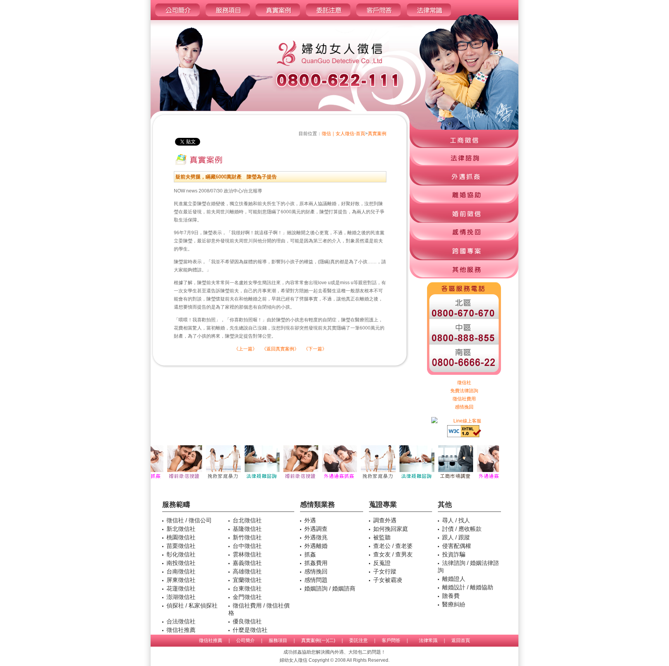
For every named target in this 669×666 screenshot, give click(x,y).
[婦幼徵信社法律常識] (429, 18)
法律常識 (428, 640)
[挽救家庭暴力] (214, 480)
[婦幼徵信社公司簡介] (177, 18)
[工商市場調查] (446, 480)
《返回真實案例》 (280, 349)
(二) (331, 640)
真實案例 (377, 133)
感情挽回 (464, 407)
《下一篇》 (315, 349)
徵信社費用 (464, 399)
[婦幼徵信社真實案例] (278, 18)
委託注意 (358, 640)
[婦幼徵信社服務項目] (228, 18)
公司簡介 (245, 640)
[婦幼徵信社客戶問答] (378, 18)
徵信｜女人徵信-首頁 (343, 133)
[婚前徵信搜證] (175, 480)
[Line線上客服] (464, 421)
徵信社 (464, 382)
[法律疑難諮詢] (253, 480)
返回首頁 (460, 640)
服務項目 (278, 640)
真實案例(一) (314, 640)
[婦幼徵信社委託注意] (328, 18)
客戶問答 (391, 640)
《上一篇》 (245, 349)
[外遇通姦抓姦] (330, 480)
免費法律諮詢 (464, 390)
